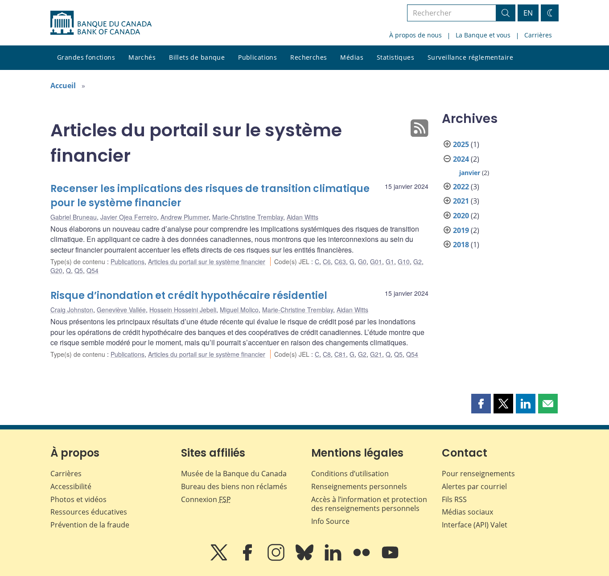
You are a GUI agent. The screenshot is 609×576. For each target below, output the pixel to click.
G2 (417, 261)
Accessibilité (70, 486)
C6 (327, 261)
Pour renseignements (478, 473)
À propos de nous (415, 35)
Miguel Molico (239, 309)
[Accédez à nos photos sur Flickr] (362, 559)
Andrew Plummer (184, 216)
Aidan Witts (302, 216)
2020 (461, 216)
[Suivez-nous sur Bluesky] (305, 559)
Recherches (308, 57)
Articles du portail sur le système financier (206, 261)
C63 (340, 261)
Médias (351, 57)
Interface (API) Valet (474, 525)
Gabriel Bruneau (73, 216)
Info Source (330, 521)
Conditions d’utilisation (350, 473)
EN (528, 13)
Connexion (206, 499)
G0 (362, 261)
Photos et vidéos (78, 499)
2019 (461, 230)
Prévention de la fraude (89, 525)
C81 (340, 354)
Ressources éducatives (88, 512)
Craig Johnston (71, 309)
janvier (469, 172)
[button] (481, 403)
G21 (376, 354)
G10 (404, 261)
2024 (461, 159)
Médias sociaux (467, 512)
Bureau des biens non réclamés (234, 486)
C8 (327, 354)
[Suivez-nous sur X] (220, 559)
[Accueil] (101, 23)
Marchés (142, 57)
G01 (376, 261)
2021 (461, 201)
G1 (390, 261)
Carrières (538, 35)
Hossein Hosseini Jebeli (182, 309)
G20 (56, 270)
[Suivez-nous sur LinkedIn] (334, 559)
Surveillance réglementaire (470, 57)
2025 (461, 144)
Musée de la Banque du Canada (234, 473)
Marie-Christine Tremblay (247, 216)
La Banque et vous (483, 35)
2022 (461, 187)
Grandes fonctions (86, 57)
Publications (257, 57)
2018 (461, 244)
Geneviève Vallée (121, 309)
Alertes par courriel (474, 486)
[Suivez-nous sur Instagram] (277, 559)
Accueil (63, 85)
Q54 (92, 270)
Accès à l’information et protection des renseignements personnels (369, 504)
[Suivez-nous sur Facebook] (248, 559)
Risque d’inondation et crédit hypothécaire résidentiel (188, 295)
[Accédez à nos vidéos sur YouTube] (390, 559)
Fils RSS (454, 499)
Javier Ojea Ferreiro (128, 216)
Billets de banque (197, 57)
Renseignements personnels (359, 486)
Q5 (78, 270)
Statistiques (395, 57)
